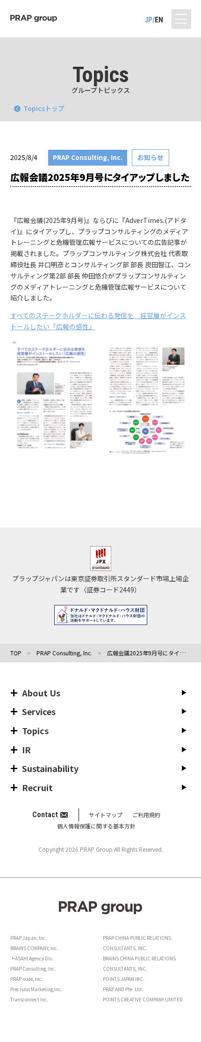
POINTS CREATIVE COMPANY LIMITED (143, 999)
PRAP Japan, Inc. (28, 937)
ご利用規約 (146, 815)
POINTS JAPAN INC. (123, 978)
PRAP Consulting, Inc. (33, 968)
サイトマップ (105, 815)
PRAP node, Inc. (26, 978)
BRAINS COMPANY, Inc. (34, 948)
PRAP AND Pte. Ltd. (123, 989)
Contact (45, 814)
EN (159, 19)
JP (148, 19)
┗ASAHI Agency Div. (31, 958)
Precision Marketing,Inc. (36, 989)
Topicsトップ (44, 108)
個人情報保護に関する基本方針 (96, 826)
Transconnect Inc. (29, 999)
